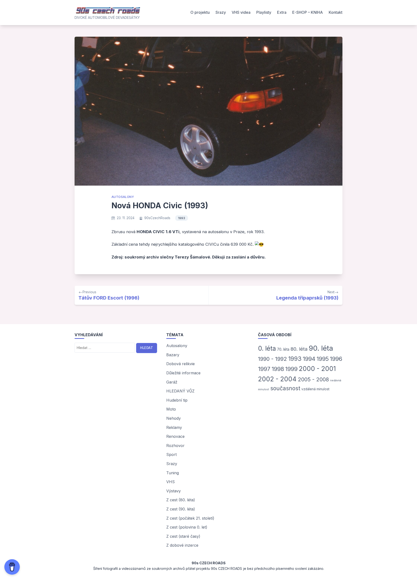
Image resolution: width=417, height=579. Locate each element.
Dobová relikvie (180, 363)
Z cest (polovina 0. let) (186, 527)
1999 (291, 368)
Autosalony (122, 197)
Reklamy (174, 427)
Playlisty (263, 12)
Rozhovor (175, 445)
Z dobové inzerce (182, 545)
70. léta (283, 349)
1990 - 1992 (272, 359)
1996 (336, 358)
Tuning (172, 472)
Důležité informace (183, 372)
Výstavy (173, 490)
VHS (170, 481)
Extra (281, 12)
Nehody (173, 418)
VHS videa (241, 12)
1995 (323, 358)
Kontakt (335, 12)
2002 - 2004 (277, 379)
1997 (264, 368)
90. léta (321, 348)
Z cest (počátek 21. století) (190, 518)
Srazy (220, 12)
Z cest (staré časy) (183, 536)
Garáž (171, 382)
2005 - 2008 (313, 379)
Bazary (172, 354)
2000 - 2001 (317, 368)
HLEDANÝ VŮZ (180, 391)
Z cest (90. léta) (180, 509)
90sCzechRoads (157, 218)
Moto (171, 409)
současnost (285, 388)
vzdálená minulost (315, 389)
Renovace (175, 436)
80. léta (299, 349)
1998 (277, 368)
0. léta (267, 348)
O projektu (200, 12)
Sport (171, 454)
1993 (181, 218)
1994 (309, 358)
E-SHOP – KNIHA (307, 12)
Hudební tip (177, 400)
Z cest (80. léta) (180, 499)
